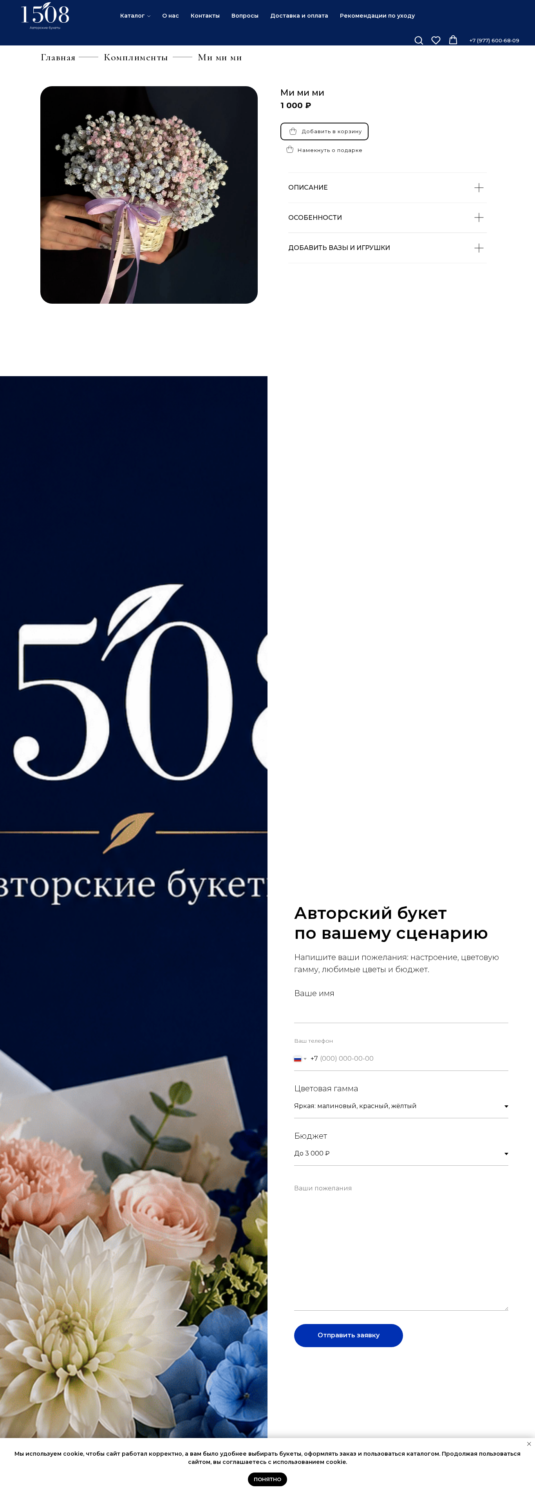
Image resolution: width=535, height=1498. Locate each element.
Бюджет (310, 1136)
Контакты (205, 15)
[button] (418, 40)
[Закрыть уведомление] (529, 1444)
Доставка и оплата (299, 15)
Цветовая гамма (326, 1088)
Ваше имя (314, 993)
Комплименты (136, 57)
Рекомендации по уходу (377, 15)
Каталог (132, 15)
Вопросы (244, 15)
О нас (170, 15)
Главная (58, 57)
